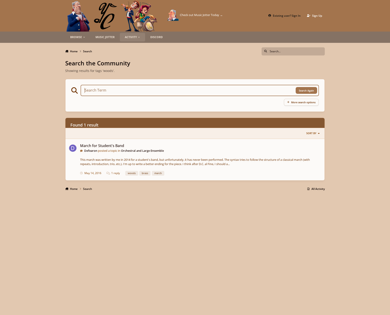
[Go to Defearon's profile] (73, 148)
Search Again (306, 90)
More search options (303, 102)
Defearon (90, 151)
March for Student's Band (102, 145)
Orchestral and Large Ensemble (142, 151)
